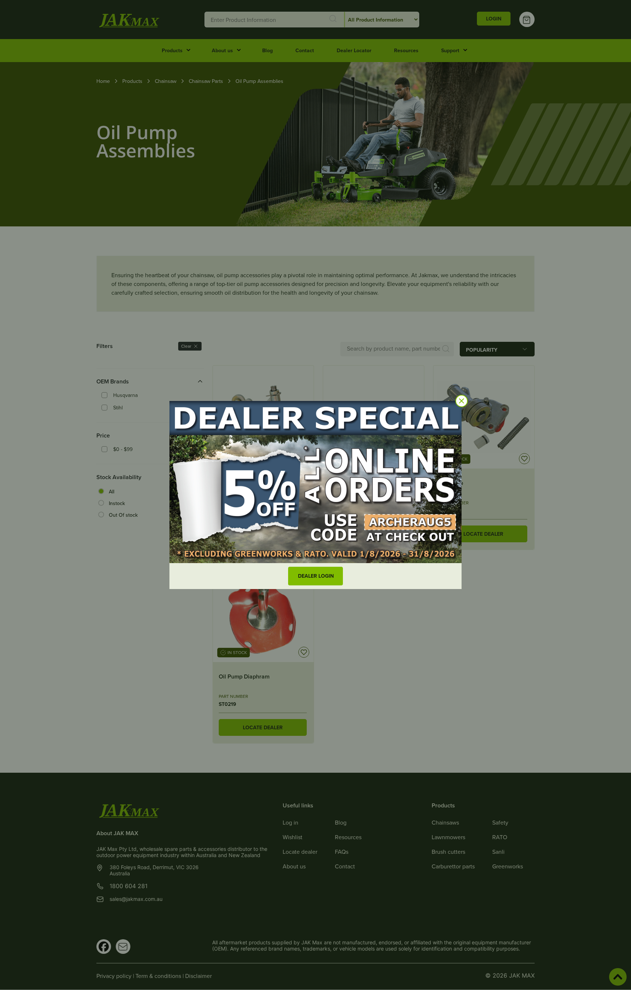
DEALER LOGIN (316, 576)
